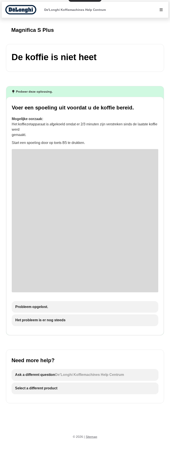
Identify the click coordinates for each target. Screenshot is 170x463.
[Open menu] (161, 9)
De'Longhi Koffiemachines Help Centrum (75, 9)
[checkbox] (85, 307)
